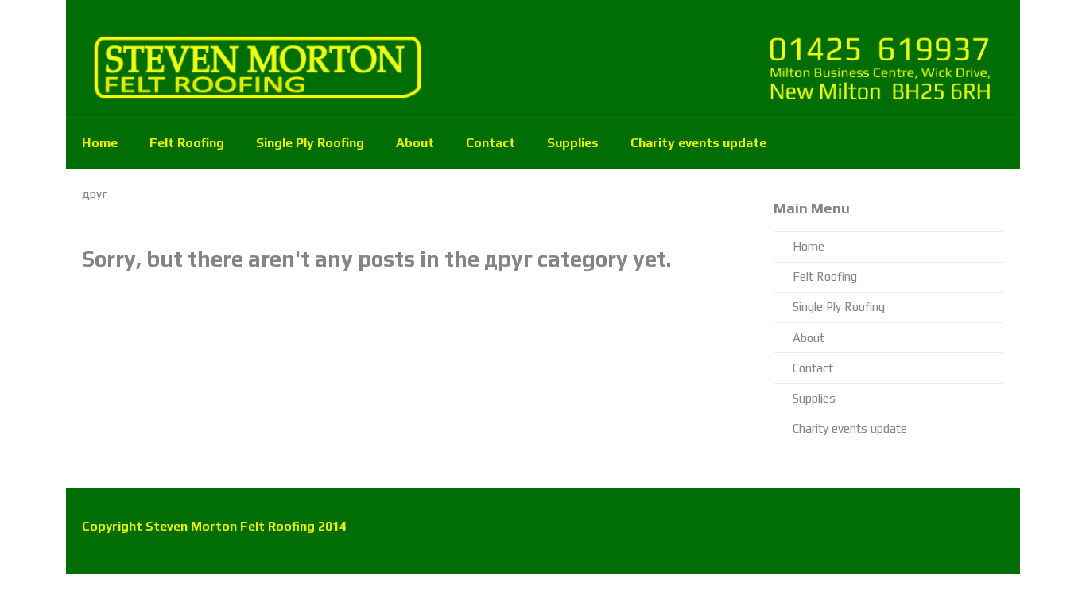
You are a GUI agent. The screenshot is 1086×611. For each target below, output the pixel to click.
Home (100, 142)
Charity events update (698, 142)
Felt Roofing (186, 142)
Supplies (573, 142)
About (415, 142)
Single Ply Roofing (310, 142)
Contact (490, 142)
